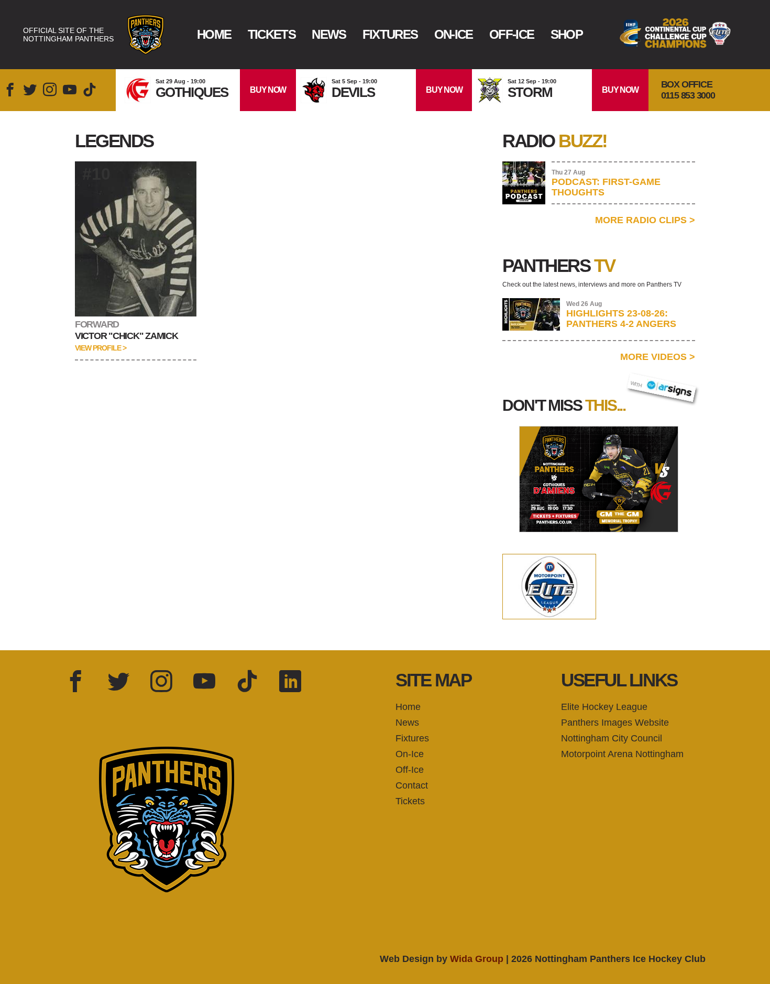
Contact (411, 785)
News (329, 34)
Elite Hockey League (604, 707)
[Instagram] (161, 682)
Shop (566, 34)
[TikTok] (247, 682)
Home (214, 34)
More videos (657, 357)
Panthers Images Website (615, 722)
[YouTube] (204, 682)
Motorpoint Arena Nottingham (622, 754)
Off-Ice (511, 34)
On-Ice (453, 34)
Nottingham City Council (611, 738)
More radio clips (645, 220)
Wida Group (476, 959)
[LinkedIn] (290, 682)
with (641, 381)
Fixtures (390, 34)
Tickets (271, 34)
